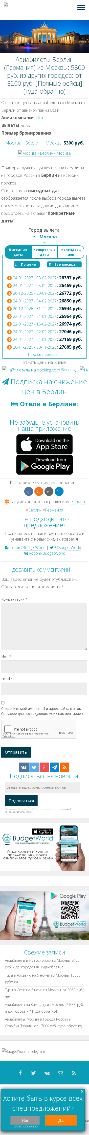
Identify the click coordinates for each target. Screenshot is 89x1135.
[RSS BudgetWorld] (64, 767)
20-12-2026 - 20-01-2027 (35, 293)
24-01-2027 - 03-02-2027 (35, 278)
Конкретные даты (44, 252)
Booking (68, 369)
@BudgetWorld (67, 547)
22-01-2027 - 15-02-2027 (35, 324)
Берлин (35, 510)
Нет (25, 1120)
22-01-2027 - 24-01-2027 (35, 316)
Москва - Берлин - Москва (33, 143)
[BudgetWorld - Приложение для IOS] (44, 846)
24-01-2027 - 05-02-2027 (35, 285)
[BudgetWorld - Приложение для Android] (44, 915)
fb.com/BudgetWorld (26, 547)
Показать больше (42, 354)
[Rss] (73, 1073)
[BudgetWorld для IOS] (44, 443)
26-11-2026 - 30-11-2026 (35, 347)
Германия (54, 510)
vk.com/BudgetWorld (46, 553)
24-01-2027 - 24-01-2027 (35, 339)
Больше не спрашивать (26, 1126)
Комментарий (14, 599)
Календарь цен (71, 252)
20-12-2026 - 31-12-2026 (35, 308)
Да (61, 1120)
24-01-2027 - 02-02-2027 (35, 331)
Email (7, 678)
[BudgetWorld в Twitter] (34, 767)
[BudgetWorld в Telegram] (54, 767)
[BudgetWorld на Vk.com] (24, 767)
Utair (40, 117)
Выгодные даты (18, 252)
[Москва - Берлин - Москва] (44, 153)
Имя (6, 656)
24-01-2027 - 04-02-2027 (35, 301)
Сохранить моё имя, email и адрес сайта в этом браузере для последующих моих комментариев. (42, 711)
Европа (78, 501)
